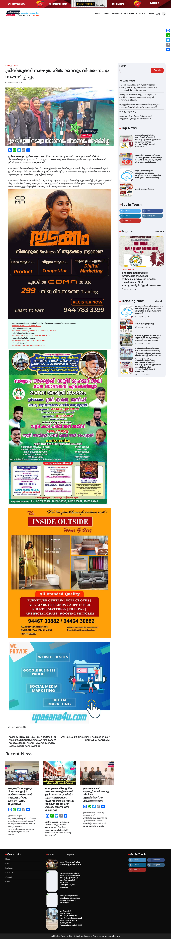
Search (122, 66)
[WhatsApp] (168, 35)
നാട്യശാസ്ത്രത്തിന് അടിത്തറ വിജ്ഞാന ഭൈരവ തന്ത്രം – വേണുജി (70, 899)
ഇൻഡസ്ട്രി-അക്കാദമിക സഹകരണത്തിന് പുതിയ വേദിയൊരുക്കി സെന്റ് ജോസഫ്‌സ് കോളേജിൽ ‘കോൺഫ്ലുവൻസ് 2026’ (71, 918)
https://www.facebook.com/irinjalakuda (26, 326)
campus (8, 66)
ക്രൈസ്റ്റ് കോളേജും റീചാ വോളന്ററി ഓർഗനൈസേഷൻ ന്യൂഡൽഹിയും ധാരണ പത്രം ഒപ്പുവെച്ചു (20, 796)
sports (131, 270)
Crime (151, 14)
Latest (106, 14)
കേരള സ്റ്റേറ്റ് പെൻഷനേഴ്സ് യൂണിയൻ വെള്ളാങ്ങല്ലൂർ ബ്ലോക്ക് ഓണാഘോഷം (148, 324)
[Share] (168, 49)
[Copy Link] (168, 44)
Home (97, 14)
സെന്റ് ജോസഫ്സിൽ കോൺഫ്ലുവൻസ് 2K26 (70, 863)
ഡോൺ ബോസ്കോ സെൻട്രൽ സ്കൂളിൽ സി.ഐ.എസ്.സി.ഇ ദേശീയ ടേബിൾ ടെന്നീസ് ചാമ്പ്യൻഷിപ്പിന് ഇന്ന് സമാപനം (138, 87)
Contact (140, 14)
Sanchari (129, 14)
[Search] (164, 14)
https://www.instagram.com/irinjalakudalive (28, 345)
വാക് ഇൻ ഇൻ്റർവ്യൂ (127, 112)
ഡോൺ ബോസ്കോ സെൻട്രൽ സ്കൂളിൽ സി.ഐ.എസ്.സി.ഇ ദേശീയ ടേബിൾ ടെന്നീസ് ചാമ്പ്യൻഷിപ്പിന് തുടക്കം (70, 880)
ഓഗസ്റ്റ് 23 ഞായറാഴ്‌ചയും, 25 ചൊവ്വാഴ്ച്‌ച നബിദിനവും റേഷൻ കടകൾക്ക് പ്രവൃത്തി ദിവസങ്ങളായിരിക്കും (137, 97)
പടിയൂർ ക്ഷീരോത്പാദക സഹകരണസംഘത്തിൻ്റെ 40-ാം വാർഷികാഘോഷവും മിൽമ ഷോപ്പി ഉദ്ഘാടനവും (148, 338)
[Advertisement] (85, 38)
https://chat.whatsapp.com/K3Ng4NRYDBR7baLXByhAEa (33, 336)
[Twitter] (168, 40)
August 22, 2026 (144, 330)
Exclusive (117, 14)
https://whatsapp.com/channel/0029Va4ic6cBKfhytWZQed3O (34, 331)
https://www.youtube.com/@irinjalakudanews (29, 341)
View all (158, 232)
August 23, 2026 (130, 289)
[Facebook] (168, 30)
